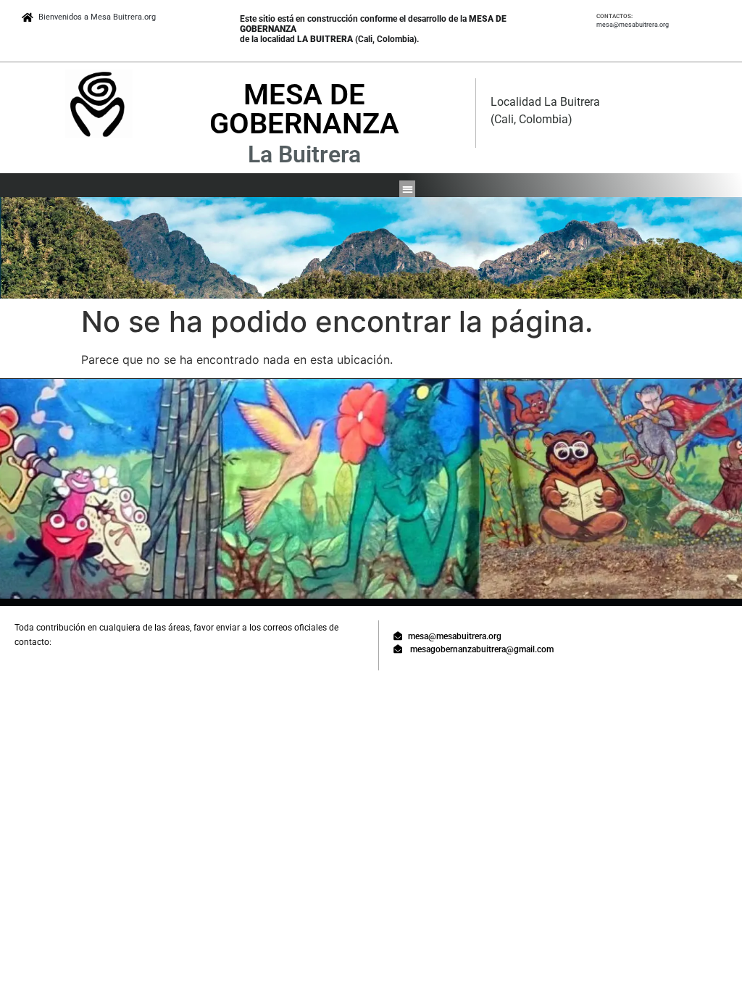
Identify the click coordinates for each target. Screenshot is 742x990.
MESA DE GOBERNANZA (304, 109)
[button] (407, 188)
